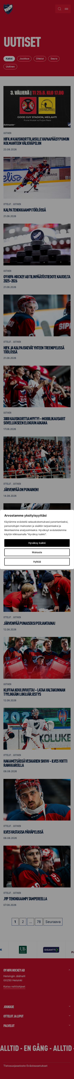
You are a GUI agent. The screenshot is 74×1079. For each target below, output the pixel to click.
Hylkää (37, 561)
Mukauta (37, 552)
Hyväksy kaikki (37, 542)
